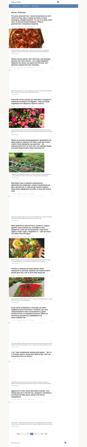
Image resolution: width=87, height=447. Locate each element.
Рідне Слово (16, 2)
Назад (18, 433)
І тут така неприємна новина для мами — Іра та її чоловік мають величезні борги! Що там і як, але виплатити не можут (31, 354)
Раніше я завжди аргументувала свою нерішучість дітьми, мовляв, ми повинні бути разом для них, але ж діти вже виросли (30, 271)
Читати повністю (15, 53)
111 (28, 433)
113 (35, 433)
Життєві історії (26, 6)
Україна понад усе (16, 6)
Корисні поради (35, 6)
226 (42, 433)
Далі (46, 433)
